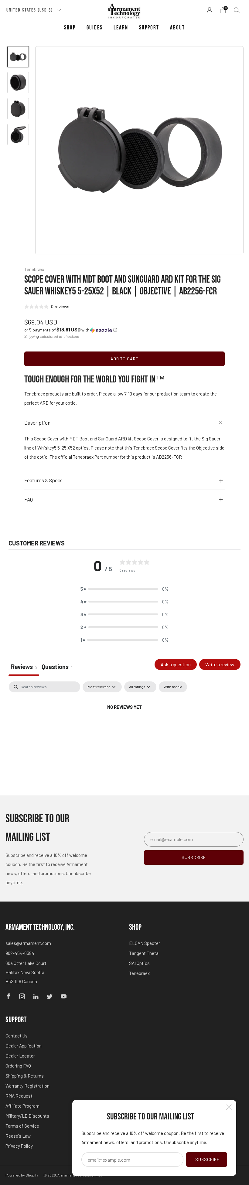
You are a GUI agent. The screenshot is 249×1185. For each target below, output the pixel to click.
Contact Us (16, 1035)
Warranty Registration (27, 1085)
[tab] (57, 667)
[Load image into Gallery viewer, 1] (18, 56)
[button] (70, 330)
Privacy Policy (19, 1146)
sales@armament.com (28, 943)
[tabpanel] (124, 727)
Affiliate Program (22, 1106)
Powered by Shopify (21, 1175)
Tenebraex (139, 973)
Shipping (31, 336)
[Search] (237, 10)
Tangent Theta (144, 953)
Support (149, 27)
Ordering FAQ (18, 1065)
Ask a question (176, 664)
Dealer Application (23, 1045)
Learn (121, 27)
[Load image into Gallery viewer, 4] (18, 134)
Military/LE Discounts (27, 1116)
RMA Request (18, 1095)
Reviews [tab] (24, 666)
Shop (70, 27)
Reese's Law (18, 1136)
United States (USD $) (30, 10)
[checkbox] (173, 686)
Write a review (219, 664)
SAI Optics (139, 963)
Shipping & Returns (24, 1075)
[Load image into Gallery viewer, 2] (18, 82)
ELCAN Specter (144, 943)
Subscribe (207, 1159)
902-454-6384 (19, 953)
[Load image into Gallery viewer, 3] (18, 108)
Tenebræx (34, 269)
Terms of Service (22, 1126)
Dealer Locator (20, 1055)
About (177, 27)
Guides (95, 27)
